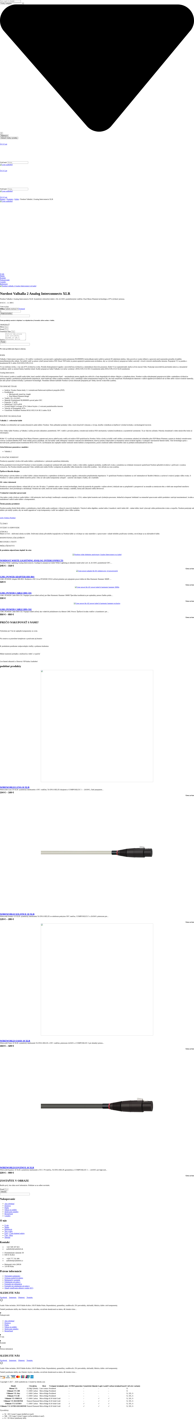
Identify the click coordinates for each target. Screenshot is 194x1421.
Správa (2, 340)
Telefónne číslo (5, 332)
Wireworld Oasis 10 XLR (15, 1041)
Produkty (10, 199)
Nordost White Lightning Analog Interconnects (31, 560)
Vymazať (22, 309)
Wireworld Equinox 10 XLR (17, 1167)
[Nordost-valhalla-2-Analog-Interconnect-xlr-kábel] (18, 286)
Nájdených (4, 135)
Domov (2, 199)
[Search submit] (1, 133)
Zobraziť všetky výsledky (9, 138)
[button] (97, 160)
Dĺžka (2, 309)
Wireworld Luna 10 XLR (14, 787)
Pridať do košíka (6, 313)
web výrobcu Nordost (7, 518)
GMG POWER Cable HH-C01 (16, 593)
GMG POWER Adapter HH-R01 (17, 576)
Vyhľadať (3, 162)
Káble (17, 199)
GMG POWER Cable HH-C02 (16, 609)
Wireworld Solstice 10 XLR (17, 914)
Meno (2, 327)
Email (2, 329)
